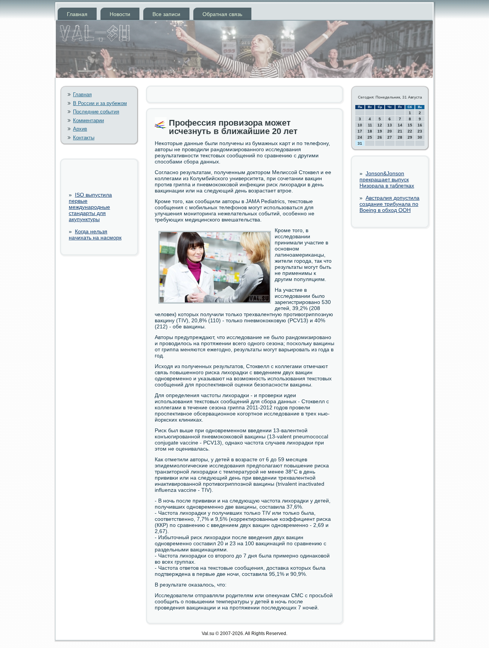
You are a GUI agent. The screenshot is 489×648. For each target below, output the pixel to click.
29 (410, 137)
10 (360, 125)
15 (410, 125)
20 (389, 131)
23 (420, 131)
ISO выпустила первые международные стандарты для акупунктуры (90, 207)
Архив (80, 129)
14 (400, 125)
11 (370, 125)
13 (389, 125)
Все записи (166, 14)
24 (360, 137)
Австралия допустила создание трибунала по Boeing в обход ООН (389, 204)
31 (360, 143)
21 (400, 131)
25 (370, 137)
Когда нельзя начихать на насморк (95, 234)
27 (389, 137)
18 (370, 131)
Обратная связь (222, 14)
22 (410, 131)
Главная (77, 14)
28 (400, 137)
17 (360, 131)
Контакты (83, 138)
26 (379, 137)
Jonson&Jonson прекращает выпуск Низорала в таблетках (386, 179)
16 (420, 125)
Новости (120, 14)
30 (420, 137)
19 (379, 131)
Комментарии (88, 120)
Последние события (96, 112)
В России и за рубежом (100, 103)
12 (379, 125)
